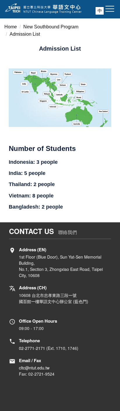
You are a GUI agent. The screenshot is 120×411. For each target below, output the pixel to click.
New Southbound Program (50, 26)
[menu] (110, 9)
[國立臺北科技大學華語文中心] (60, 8)
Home (10, 26)
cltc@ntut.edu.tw (34, 368)
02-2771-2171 (32, 348)
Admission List (25, 34)
